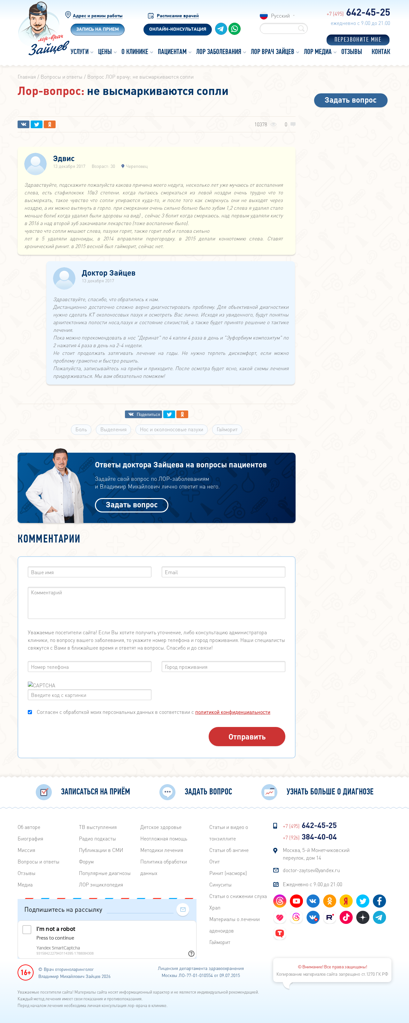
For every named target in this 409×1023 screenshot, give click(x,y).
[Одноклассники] (50, 124)
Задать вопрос (132, 504)
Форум (86, 861)
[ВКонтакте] (23, 124)
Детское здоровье (160, 827)
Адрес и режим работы (97, 16)
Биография (30, 838)
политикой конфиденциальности (232, 711)
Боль (81, 429)
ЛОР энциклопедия (101, 884)
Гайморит (227, 429)
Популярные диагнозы (105, 873)
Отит (214, 861)
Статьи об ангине (229, 850)
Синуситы (220, 884)
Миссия (26, 850)
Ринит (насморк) (228, 873)
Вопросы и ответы (38, 861)
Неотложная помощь (163, 838)
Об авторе (29, 827)
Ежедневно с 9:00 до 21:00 (312, 884)
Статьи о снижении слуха (238, 896)
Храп (214, 907)
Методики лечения (161, 850)
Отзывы (26, 873)
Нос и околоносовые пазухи (171, 429)
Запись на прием (97, 29)
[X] (36, 124)
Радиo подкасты (97, 838)
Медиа (25, 884)
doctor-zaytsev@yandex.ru (311, 870)
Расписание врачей (178, 16)
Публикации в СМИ (101, 850)
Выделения (113, 429)
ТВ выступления (98, 827)
